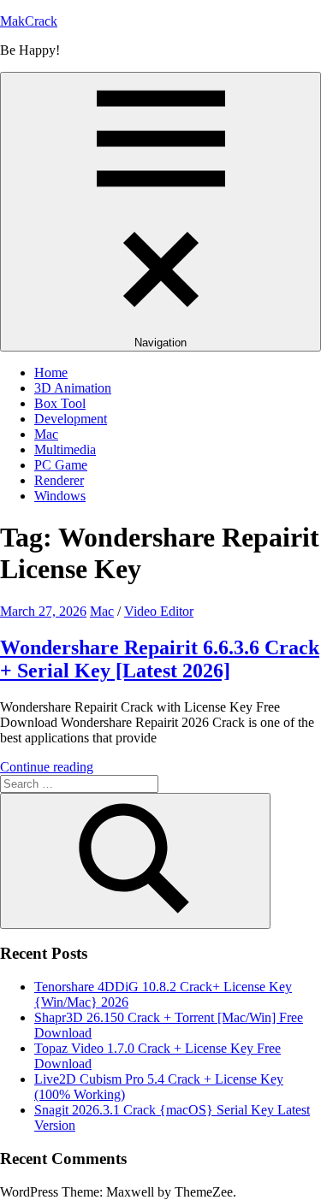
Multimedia (65, 449)
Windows (60, 495)
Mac (46, 434)
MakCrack (28, 21)
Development (70, 418)
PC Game (60, 465)
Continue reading (46, 767)
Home (51, 372)
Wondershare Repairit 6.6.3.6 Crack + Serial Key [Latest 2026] (159, 659)
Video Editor (158, 611)
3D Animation (72, 388)
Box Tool (60, 403)
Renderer (59, 480)
